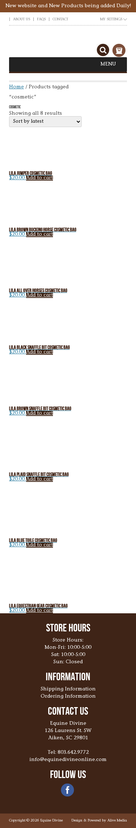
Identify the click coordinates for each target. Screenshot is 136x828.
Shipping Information (68, 689)
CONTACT (60, 19)
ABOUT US (21, 19)
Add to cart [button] (39, 178)
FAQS (41, 19)
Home (16, 87)
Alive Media (117, 821)
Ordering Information (68, 696)
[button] (108, 64)
